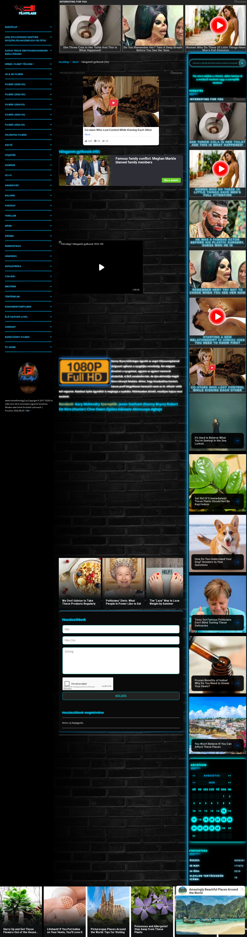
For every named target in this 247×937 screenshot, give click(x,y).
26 (205, 828)
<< (194, 775)
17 (194, 819)
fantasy (10, 205)
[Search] (242, 63)
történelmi (12, 296)
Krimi (8, 225)
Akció (8, 144)
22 (223, 819)
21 (217, 819)
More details (171, 180)
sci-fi (8, 175)
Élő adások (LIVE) (16, 316)
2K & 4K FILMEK (14, 74)
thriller (10, 215)
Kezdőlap (11, 26)
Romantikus (13, 245)
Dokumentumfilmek (18, 306)
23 (229, 819)
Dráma (9, 235)
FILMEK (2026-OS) (15, 84)
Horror (10, 165)
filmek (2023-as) (15, 114)
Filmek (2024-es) (15, 104)
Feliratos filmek (16, 134)
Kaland (10, 195)
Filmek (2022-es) (15, 124)
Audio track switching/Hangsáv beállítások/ (26, 52)
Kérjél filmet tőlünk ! (19, 64)
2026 (212, 782)
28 (217, 828)
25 (199, 828)
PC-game (10, 347)
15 (223, 811)
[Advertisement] (121, 209)
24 (194, 828)
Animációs (12, 185)
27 (211, 828)
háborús (11, 256)
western (10, 286)
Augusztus (212, 775)
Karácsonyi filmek (17, 336)
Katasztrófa (13, 266)
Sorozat (10, 326)
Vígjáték (10, 155)
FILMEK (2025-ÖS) (15, 94)
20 (211, 819)
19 (205, 819)
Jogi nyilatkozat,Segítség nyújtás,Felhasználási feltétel (25, 39)
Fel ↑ (28, 410)
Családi (10, 276)
